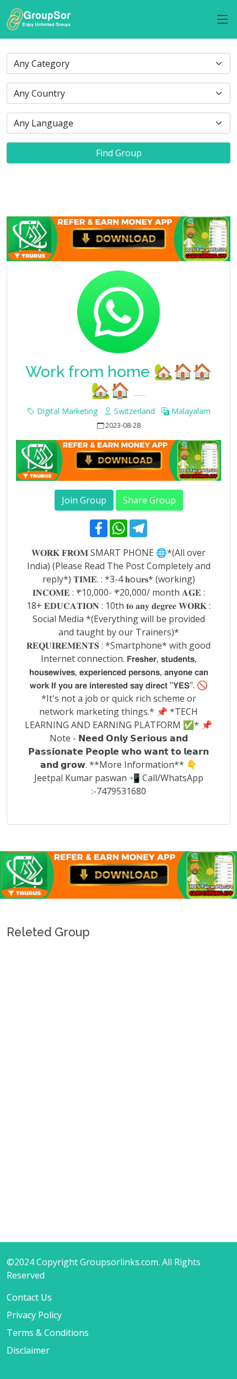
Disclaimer (28, 1350)
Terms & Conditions (48, 1333)
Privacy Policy (34, 1315)
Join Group (84, 500)
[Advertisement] (118, 1066)
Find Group (119, 153)
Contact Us (29, 1297)
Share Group (149, 500)
